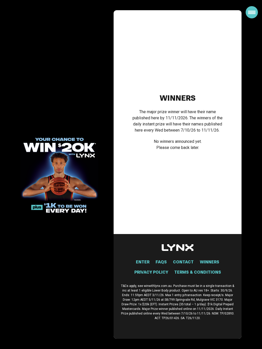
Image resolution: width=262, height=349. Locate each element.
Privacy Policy (151, 272)
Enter (142, 262)
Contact (183, 262)
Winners (209, 262)
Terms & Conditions (197, 272)
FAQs (161, 262)
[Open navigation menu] (252, 12)
